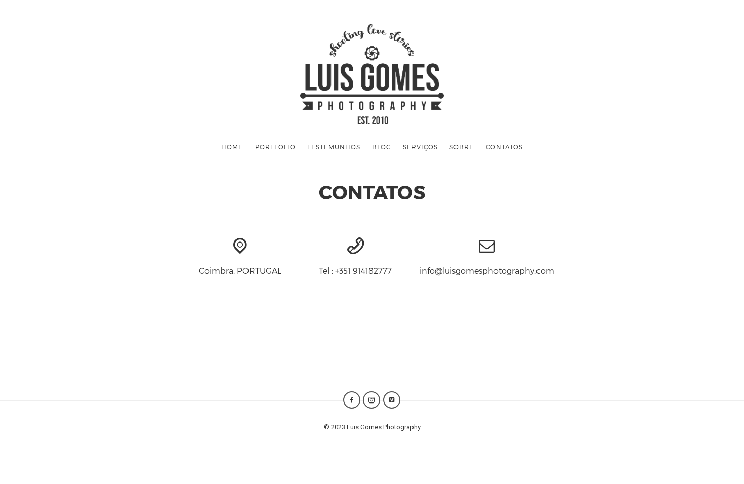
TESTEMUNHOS (333, 146)
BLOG (381, 146)
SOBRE (461, 146)
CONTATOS (504, 146)
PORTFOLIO (275, 146)
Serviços (420, 146)
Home (232, 146)
